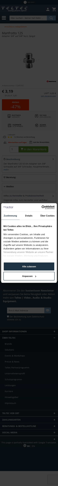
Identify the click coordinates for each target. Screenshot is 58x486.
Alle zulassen (29, 266)
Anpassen (27, 276)
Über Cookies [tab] (47, 215)
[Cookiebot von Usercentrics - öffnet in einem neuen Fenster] (42, 207)
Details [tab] (28, 215)
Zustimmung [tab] (10, 215)
